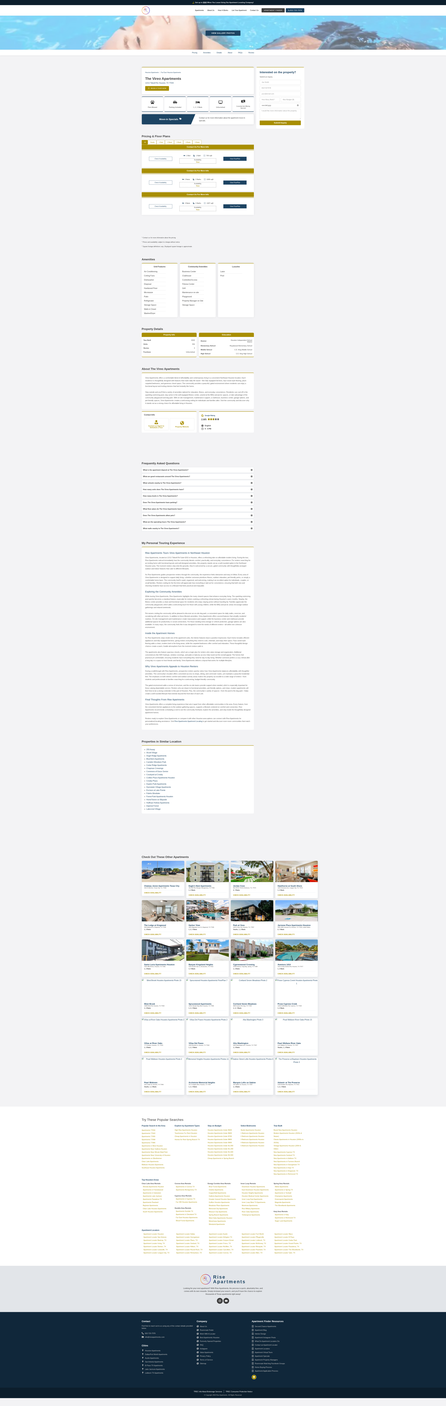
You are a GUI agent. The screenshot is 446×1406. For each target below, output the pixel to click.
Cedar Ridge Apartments (156, 765)
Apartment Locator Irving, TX (154, 1243)
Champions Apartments (283, 1196)
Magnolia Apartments (282, 1202)
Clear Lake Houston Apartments (154, 1208)
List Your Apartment (239, 10)
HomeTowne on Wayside (156, 800)
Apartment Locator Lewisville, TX (155, 1250)
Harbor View (194, 925)
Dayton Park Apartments (156, 784)
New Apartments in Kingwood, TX (286, 1171)
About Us (210, 10)
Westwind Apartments (217, 1224)
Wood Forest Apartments (185, 1221)
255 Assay (150, 750)
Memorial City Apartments (218, 1208)
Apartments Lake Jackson (152, 1196)
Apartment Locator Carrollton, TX (221, 1250)
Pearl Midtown (150, 1083)
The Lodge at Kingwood (155, 925)
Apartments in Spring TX (284, 1190)
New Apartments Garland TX (284, 1155)
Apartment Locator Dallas (185, 1234)
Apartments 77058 (148, 1139)
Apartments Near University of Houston (156, 1155)
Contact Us (254, 10)
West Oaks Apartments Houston (220, 1218)
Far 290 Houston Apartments (186, 1202)
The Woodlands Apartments (285, 1205)
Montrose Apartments (250, 1205)
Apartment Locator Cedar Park (285, 1240)
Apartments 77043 (148, 1133)
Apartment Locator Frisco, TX (220, 1243)
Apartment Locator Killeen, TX (187, 1246)
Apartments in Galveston (152, 1193)
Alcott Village (151, 753)
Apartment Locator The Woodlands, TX (288, 1250)
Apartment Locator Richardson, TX (189, 1253)
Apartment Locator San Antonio (154, 1237)
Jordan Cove (239, 886)
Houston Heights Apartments (252, 1193)
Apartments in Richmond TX (285, 1218)
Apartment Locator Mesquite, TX (254, 1246)
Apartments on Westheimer (152, 1158)
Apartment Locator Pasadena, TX (286, 1246)
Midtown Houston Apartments (152, 1164)
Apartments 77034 (148, 1130)
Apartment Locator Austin (218, 1234)
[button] (198, 470)
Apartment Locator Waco (283, 1234)
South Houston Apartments (153, 1212)
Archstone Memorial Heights (202, 1083)
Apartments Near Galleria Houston (154, 1149)
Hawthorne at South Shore (290, 886)
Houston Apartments (152, 72)
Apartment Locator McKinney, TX (254, 1243)
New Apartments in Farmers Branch (287, 1161)
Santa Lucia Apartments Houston (159, 965)
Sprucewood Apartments (200, 1004)
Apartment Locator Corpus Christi (221, 1240)
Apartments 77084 (148, 1143)
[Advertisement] (198, 226)
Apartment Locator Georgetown (187, 1237)
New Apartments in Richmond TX (286, 1174)
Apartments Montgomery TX (186, 1190)
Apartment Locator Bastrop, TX (154, 1240)
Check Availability (152, 893)
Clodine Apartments (216, 1190)
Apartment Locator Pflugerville (253, 1237)
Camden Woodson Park (156, 762)
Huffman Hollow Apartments (157, 803)
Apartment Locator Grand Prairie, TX (288, 1243)
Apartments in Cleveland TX (186, 1214)
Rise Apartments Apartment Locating (188, 721)
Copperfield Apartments (217, 1193)
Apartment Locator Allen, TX (252, 1253)
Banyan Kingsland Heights (201, 965)
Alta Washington (240, 1043)
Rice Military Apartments (251, 1208)
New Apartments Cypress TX (284, 1152)
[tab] (145, 142)
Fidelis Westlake (153, 793)
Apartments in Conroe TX (185, 1187)
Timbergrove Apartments (251, 1215)
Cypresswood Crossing (244, 965)
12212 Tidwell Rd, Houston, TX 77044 (159, 83)
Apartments (199, 10)
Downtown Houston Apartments (253, 1187)
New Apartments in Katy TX (284, 1168)
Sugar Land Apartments (283, 1221)
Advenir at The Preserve (289, 1083)
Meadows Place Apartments (219, 1205)
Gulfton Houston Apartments (219, 1202)
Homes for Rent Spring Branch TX (187, 1139)
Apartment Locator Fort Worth (253, 1234)
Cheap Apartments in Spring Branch (221, 1158)
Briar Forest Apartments (217, 1187)
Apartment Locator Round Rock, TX (189, 1250)
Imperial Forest (152, 806)
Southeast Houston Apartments (153, 1168)
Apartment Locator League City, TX (156, 1253)
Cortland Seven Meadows (244, 1004)
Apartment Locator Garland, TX (187, 1243)
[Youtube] (226, 1301)
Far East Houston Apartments (171, 72)
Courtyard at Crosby (154, 775)
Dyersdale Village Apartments (158, 787)
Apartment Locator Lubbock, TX (253, 1240)
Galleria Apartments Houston (219, 1196)
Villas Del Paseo (196, 1043)
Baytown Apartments (150, 1205)
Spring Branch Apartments (218, 1215)
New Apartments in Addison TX (285, 1158)
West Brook (149, 1004)
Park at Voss (239, 925)
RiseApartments (229, 1279)
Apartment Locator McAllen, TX (220, 1246)
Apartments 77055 (148, 1136)
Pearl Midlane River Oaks (289, 1043)
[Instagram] (220, 1301)
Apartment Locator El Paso (284, 1237)
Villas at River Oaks (153, 1043)
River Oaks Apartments (250, 1212)
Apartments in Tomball (283, 1193)
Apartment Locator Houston (153, 1234)
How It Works (223, 10)
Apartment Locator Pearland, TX (254, 1250)
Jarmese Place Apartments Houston (294, 925)
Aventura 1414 (284, 965)
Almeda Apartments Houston (153, 1187)
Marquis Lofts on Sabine (244, 1083)
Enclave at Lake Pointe (155, 790)
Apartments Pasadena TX (152, 1199)
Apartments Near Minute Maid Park (155, 1152)
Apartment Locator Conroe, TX (220, 1253)
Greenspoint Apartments (284, 1199)
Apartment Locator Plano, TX (187, 1240)
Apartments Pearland (150, 1202)
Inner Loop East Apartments (252, 1199)
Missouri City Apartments (218, 1212)
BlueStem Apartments (155, 759)
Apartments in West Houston (152, 1146)
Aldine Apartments (281, 1187)
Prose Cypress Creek (287, 1004)
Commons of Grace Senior (157, 771)
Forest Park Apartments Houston (159, 796)
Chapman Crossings (154, 768)
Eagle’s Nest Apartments (200, 886)
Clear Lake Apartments (150, 1161)
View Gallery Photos (223, 33)
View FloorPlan (235, 159)
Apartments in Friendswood (153, 1190)
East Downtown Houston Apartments (255, 1190)
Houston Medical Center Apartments (255, 1196)
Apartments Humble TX (184, 1211)
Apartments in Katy (282, 1215)
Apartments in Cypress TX (185, 1199)
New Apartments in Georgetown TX (287, 1164)
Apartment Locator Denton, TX (154, 1246)
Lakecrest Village (153, 809)
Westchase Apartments (217, 1221)
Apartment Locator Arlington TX (220, 1237)
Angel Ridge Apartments (156, 756)
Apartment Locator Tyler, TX (284, 1253)
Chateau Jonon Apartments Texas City (161, 886)
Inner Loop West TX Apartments (253, 1202)
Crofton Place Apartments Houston (160, 778)
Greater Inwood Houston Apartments (222, 1199)
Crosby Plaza (151, 781)
